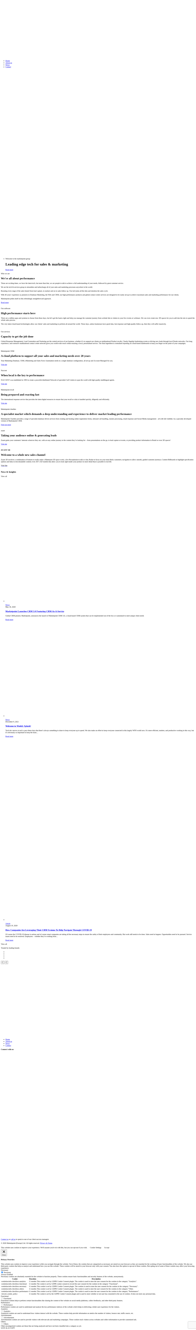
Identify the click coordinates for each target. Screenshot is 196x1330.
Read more (9, 270)
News (7, 65)
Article (7, 924)
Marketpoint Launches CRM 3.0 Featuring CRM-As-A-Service (34, 611)
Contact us (5, 1239)
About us (8, 63)
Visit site (4, 365)
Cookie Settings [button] (95, 1248)
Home (7, 61)
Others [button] (3, 1322)
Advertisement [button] (6, 1315)
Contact (8, 67)
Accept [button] (106, 1248)
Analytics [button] (4, 1309)
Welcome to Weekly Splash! (18, 726)
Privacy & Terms (46, 1243)
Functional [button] (5, 1296)
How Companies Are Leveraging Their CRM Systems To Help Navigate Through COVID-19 (48, 930)
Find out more (6, 425)
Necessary (7, 1272)
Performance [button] (5, 1303)
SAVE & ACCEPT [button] (8, 1328)
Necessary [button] (4, 1270)
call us (13, 1239)
